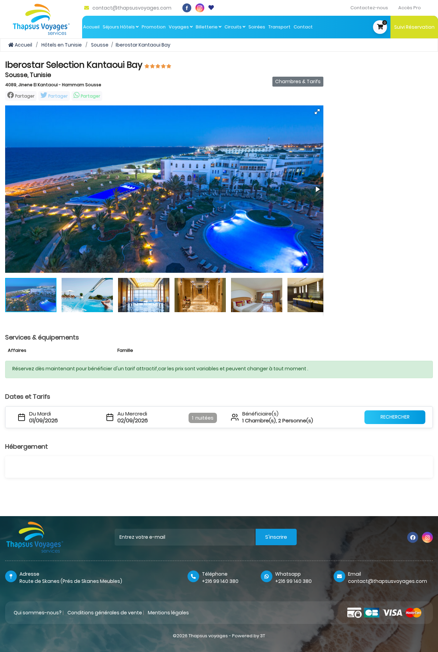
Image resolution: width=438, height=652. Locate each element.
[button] (317, 111)
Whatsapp (288, 574)
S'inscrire (276, 536)
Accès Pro (409, 7)
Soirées (256, 27)
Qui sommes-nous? (38, 612)
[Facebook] (186, 8)
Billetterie (207, 27)
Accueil (91, 27)
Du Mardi (40, 414)
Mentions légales (168, 612)
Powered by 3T (248, 635)
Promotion (154, 27)
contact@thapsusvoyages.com (131, 7)
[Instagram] (199, 8)
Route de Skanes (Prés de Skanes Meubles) (71, 581)
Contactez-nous (369, 7)
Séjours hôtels (119, 27)
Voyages (179, 27)
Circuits (233, 27)
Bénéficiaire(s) (260, 414)
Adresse (29, 574)
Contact (303, 27)
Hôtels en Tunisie (61, 44)
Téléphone (215, 574)
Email (354, 574)
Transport (279, 27)
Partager (57, 96)
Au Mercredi (132, 414)
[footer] (34, 537)
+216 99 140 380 (220, 581)
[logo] (41, 18)
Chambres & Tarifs (298, 81)
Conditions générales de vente (104, 612)
